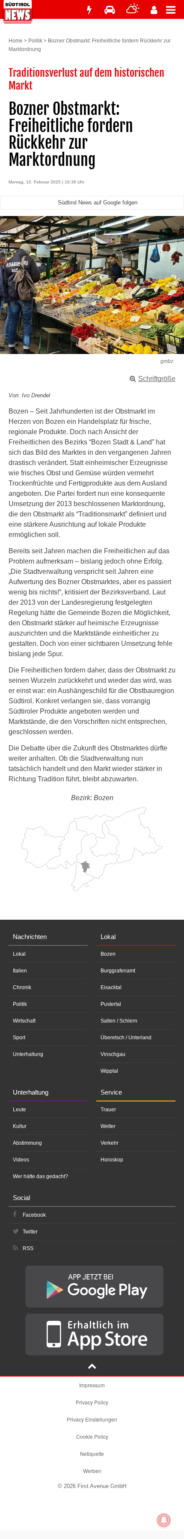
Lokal (19, 954)
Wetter (108, 1126)
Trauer (108, 1110)
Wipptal (109, 1071)
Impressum (92, 1385)
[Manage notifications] (164, 1520)
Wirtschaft (24, 1021)
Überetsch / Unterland (126, 1038)
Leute (19, 1110)
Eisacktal (111, 987)
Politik (35, 41)
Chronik (22, 987)
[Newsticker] (89, 10)
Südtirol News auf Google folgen (97, 202)
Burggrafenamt (118, 971)
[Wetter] (132, 10)
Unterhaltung (28, 1054)
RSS (28, 1248)
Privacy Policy (92, 1402)
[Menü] (175, 9)
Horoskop (112, 1160)
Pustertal (111, 1004)
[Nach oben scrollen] (92, 1367)
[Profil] (154, 10)
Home (16, 41)
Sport (19, 1038)
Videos (21, 1160)
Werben (92, 1470)
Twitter (30, 1232)
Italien (20, 971)
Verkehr (110, 1143)
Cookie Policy (92, 1436)
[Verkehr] (109, 10)
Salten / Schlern (119, 1021)
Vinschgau (113, 1054)
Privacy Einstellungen (92, 1419)
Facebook (34, 1215)
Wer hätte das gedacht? (40, 1176)
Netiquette (92, 1453)
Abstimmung (27, 1143)
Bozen (108, 954)
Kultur (20, 1126)
